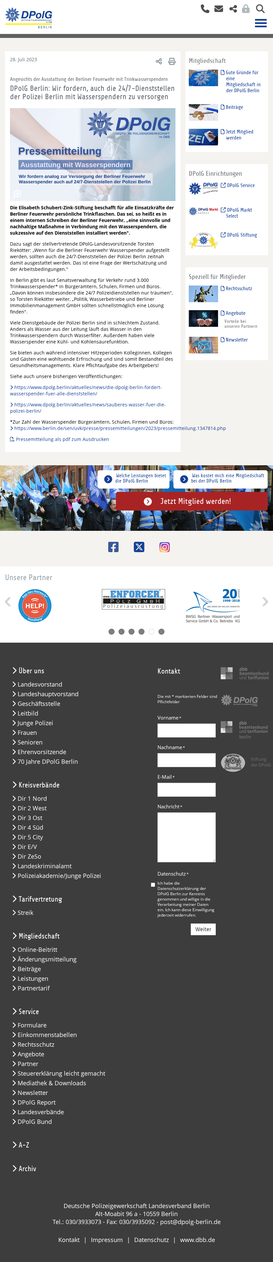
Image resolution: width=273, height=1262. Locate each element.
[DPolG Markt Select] (203, 215)
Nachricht (169, 806)
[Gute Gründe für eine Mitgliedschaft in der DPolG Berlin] (203, 77)
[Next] (264, 601)
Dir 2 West (32, 808)
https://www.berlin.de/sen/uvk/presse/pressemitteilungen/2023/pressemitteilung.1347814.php (120, 428)
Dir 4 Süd (30, 827)
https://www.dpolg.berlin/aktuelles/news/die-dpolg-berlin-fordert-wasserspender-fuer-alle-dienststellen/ (86, 390)
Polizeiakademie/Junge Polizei (59, 875)
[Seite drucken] (170, 61)
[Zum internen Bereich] (244, 9)
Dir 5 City (30, 837)
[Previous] (8, 601)
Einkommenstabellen (47, 1034)
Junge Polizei (35, 723)
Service (29, 1011)
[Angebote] (203, 318)
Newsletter (236, 340)
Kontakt (69, 1240)
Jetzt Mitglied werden (238, 135)
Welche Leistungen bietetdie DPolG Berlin (140, 478)
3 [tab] (132, 632)
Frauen (27, 732)
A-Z (24, 1145)
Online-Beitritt (37, 949)
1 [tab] (112, 632)
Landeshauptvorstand (48, 694)
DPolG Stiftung (241, 235)
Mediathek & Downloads (52, 1083)
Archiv (27, 1168)
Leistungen (33, 978)
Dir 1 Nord (32, 798)
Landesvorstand (40, 684)
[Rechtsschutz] (203, 293)
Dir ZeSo (29, 856)
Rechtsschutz (238, 289)
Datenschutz (173, 873)
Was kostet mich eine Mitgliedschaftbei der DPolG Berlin (227, 478)
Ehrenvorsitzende (42, 751)
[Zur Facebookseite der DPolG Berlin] (111, 547)
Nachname (171, 747)
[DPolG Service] (203, 190)
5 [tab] (151, 632)
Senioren (30, 742)
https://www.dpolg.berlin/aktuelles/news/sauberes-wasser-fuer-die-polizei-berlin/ (88, 407)
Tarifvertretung (40, 899)
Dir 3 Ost (30, 817)
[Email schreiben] (216, 9)
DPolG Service (240, 185)
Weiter (203, 929)
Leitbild (28, 713)
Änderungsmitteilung (47, 959)
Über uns (31, 671)
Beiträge (233, 107)
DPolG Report (37, 1102)
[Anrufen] (202, 9)
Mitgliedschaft (39, 936)
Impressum (107, 1240)
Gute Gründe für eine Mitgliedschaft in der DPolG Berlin (242, 82)
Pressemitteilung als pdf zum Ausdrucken (63, 439)
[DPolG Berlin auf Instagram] (162, 548)
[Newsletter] (203, 344)
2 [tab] (122, 632)
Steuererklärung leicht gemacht (61, 1073)
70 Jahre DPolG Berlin (48, 761)
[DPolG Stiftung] (203, 239)
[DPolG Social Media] (230, 9)
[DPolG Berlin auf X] (136, 547)
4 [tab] (141, 632)
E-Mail (166, 776)
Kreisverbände (39, 785)
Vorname (169, 717)
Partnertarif (34, 988)
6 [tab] (161, 632)
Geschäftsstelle (39, 703)
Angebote (234, 313)
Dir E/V (27, 846)
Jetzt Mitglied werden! (195, 501)
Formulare (32, 1025)
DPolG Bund (35, 1121)
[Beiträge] (203, 112)
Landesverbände (41, 1112)
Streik (25, 912)
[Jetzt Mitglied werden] (203, 136)
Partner (28, 1063)
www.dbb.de (197, 1240)
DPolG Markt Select (239, 213)
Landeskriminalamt (45, 866)
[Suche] (258, 9)
